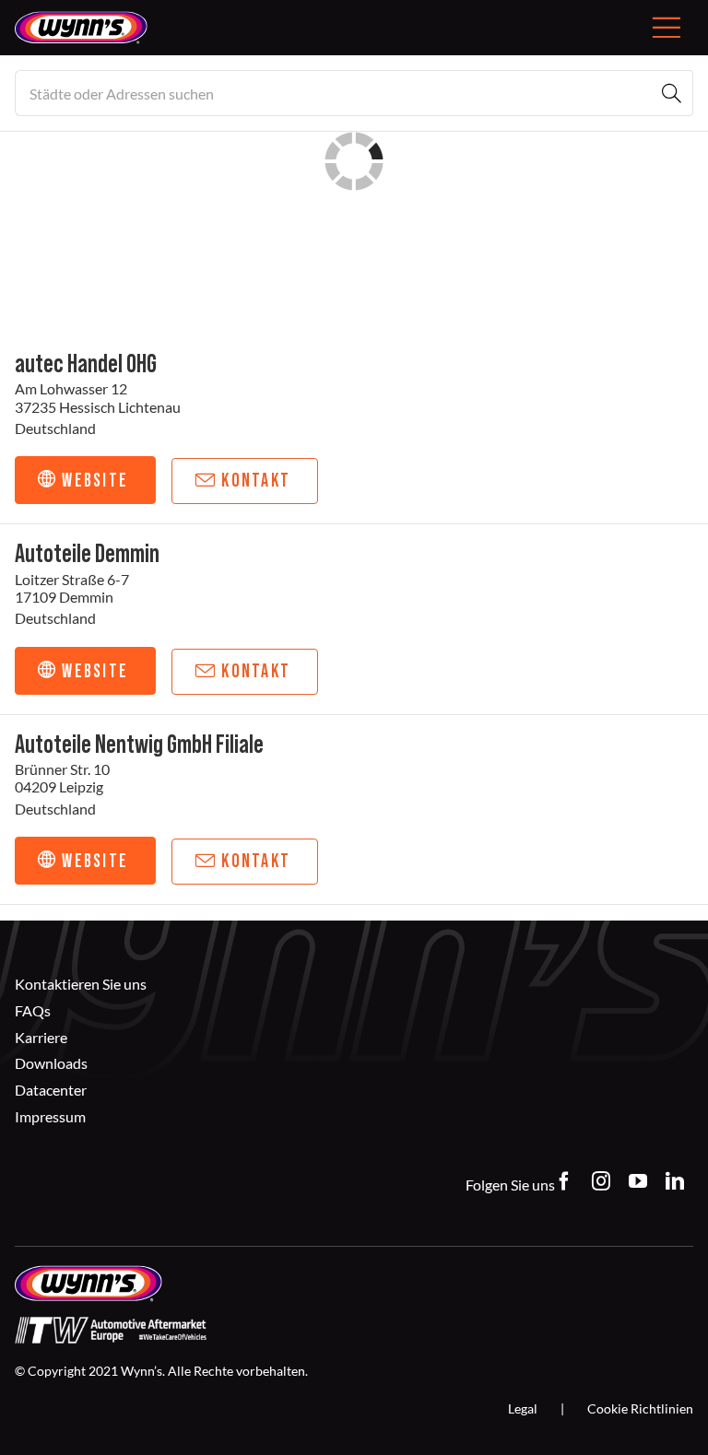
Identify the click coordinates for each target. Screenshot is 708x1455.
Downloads (51, 1063)
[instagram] (601, 1181)
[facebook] (564, 1181)
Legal (522, 1408)
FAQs (33, 1010)
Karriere (41, 1037)
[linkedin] (675, 1181)
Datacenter (51, 1089)
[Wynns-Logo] (81, 18)
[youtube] (638, 1181)
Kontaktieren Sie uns (81, 983)
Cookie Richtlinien (640, 1408)
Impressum (50, 1116)
